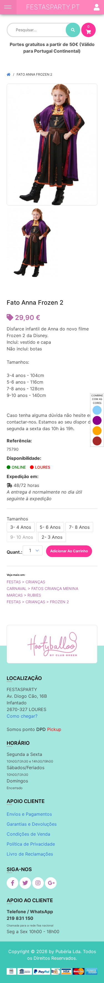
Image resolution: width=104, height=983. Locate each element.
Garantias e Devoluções (32, 824)
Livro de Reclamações (30, 854)
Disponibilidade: (24, 458)
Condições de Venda (28, 834)
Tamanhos (17, 519)
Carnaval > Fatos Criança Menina (42, 588)
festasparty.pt (53, 7)
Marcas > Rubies (24, 595)
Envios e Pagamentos (29, 814)
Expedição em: (23, 476)
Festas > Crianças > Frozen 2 (38, 601)
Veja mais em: (16, 574)
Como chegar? (22, 716)
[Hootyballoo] (52, 644)
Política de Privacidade (31, 844)
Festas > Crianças (26, 581)
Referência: (19, 440)
